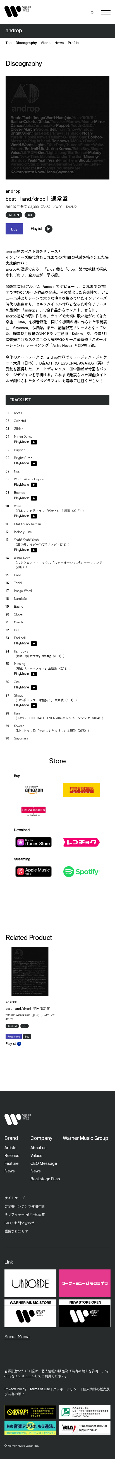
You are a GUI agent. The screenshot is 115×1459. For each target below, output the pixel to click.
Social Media (17, 1336)
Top (9, 43)
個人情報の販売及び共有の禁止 (64, 1370)
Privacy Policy (15, 1389)
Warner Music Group (85, 1138)
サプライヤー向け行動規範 (24, 1214)
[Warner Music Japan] (17, 1119)
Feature (11, 1164)
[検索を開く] (92, 12)
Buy (14, 229)
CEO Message (43, 1164)
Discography (26, 43)
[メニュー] (106, 12)
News (59, 43)
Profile (73, 43)
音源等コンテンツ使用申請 (24, 1206)
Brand (11, 1138)
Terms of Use (40, 1389)
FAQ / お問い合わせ (19, 1222)
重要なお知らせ (16, 1231)
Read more (14, 1037)
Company (41, 1138)
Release (11, 1156)
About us (38, 1148)
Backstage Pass (45, 1179)
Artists (10, 1148)
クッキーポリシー (66, 1389)
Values (36, 1156)
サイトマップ (14, 1197)
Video (46, 43)
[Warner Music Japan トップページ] (17, 11)
